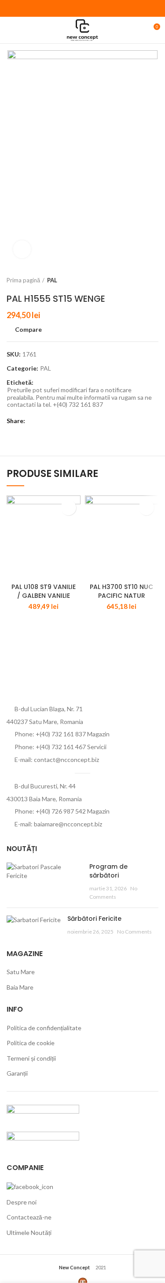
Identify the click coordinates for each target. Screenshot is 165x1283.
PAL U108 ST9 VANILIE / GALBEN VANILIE (43, 591)
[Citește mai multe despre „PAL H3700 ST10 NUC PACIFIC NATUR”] (146, 507)
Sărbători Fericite (94, 918)
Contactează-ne (29, 1217)
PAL (52, 280)
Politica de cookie (31, 1043)
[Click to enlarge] (22, 249)
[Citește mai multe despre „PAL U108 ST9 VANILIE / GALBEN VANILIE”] (68, 507)
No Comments (134, 931)
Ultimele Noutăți (29, 1232)
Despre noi (22, 1202)
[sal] (43, 1113)
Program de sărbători (108, 871)
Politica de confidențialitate (44, 1028)
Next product (154, 280)
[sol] (43, 1140)
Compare (28, 329)
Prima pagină (23, 280)
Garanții (17, 1073)
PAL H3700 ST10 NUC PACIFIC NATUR (121, 591)
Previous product (136, 280)
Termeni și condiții (31, 1058)
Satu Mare (21, 971)
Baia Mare (20, 987)
